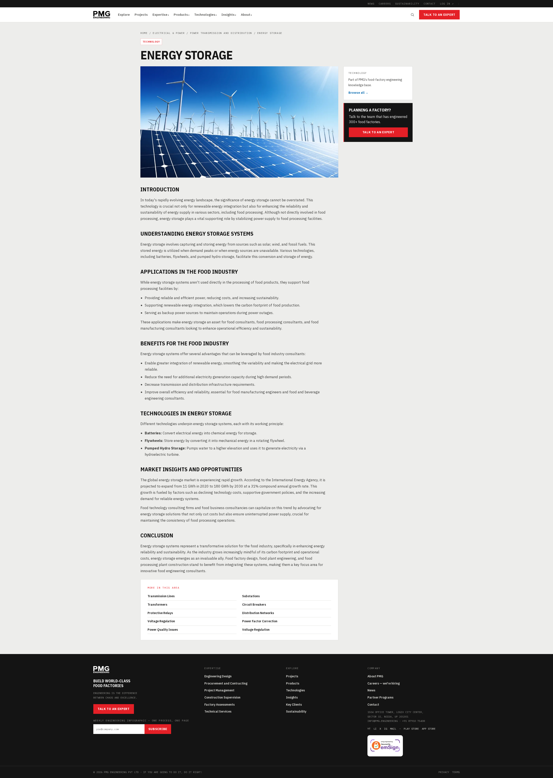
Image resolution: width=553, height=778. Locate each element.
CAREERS (385, 3)
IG (385, 728)
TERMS (456, 772)
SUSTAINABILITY (407, 3)
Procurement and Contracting (225, 683)
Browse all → (358, 93)
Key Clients (294, 705)
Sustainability (296, 711)
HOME (144, 33)
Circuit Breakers (254, 605)
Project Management (219, 690)
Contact (373, 705)
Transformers (157, 605)
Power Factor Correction (259, 621)
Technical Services (217, 711)
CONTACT (430, 3)
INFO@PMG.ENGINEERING (382, 720)
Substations (251, 596)
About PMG (375, 676)
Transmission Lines (161, 596)
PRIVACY (444, 772)
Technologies (204, 15)
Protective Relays (160, 613)
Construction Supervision (222, 697)
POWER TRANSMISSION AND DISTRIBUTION (221, 33)
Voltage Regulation (161, 621)
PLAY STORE (411, 728)
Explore (124, 15)
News (371, 690)
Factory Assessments (219, 705)
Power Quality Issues (163, 630)
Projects (141, 15)
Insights (228, 15)
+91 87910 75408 (413, 720)
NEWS (371, 3)
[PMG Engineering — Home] (101, 14)
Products (181, 15)
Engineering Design (218, 676)
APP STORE (428, 728)
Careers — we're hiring (383, 683)
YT (368, 728)
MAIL (393, 728)
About (245, 15)
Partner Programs (380, 697)
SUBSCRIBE (157, 729)
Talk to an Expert (439, 15)
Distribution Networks (258, 613)
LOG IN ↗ (447, 3)
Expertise (160, 15)
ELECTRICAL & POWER (169, 33)
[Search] (412, 14)
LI (375, 728)
